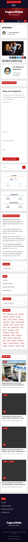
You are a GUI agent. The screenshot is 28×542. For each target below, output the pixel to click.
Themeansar (14, 533)
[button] (21, 21)
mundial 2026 (6, 335)
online (13, 335)
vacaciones (11, 346)
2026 (4, 314)
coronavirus (6, 322)
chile (9, 319)
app (16, 314)
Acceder (5, 280)
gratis (4, 327)
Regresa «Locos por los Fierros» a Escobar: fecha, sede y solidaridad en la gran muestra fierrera (14, 239)
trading (5, 346)
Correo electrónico (8, 140)
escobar (17, 324)
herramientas (15, 327)
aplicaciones (10, 314)
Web (4, 149)
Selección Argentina (14, 343)
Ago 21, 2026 (6, 453)
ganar (21, 324)
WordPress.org (7, 290)
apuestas (21, 314)
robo (4, 340)
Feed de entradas (8, 283)
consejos (21, 319)
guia (9, 327)
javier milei (11, 330)
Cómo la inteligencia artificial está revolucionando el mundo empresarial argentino (13, 246)
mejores (12, 332)
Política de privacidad (14, 536)
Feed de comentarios (9, 287)
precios (9, 338)
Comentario (6, 102)
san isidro (14, 340)
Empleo (5, 361)
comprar (14, 319)
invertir (5, 330)
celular (5, 319)
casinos (18, 317)
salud (8, 340)
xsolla (22, 346)
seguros (5, 343)
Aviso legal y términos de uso (14, 539)
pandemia (18, 335)
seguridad (20, 340)
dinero (11, 324)
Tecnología (11, 461)
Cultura (5, 395)
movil (17, 332)
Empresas (5, 461)
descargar (5, 324)
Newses (22, 532)
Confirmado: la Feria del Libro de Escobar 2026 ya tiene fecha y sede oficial (13, 231)
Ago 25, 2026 (7, 420)
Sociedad (5, 428)
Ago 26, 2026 (7, 387)
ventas (18, 346)
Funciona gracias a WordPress (9, 532)
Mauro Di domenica (14, 32)
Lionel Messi (6, 332)
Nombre (5, 132)
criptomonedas (20, 322)
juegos (17, 330)
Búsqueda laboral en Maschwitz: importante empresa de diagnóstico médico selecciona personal (13, 222)
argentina (5, 317)
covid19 (13, 322)
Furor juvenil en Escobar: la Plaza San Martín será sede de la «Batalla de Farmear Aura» (13, 254)
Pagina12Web (14, 12)
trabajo (22, 343)
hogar (21, 327)
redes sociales (16, 338)
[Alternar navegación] (18, 21)
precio (4, 338)
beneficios (12, 317)
